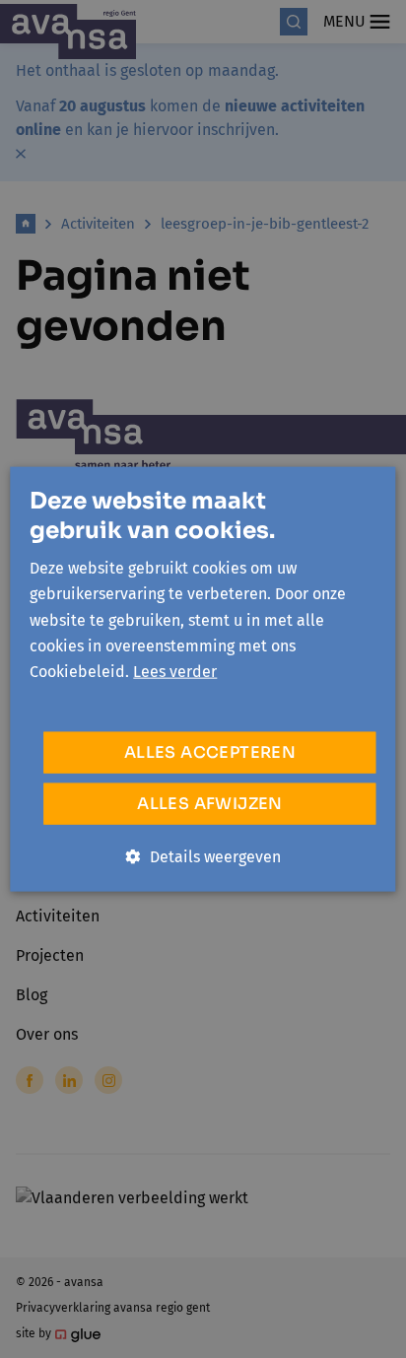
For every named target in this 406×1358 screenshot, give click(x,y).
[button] (203, 856)
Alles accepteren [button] (210, 751)
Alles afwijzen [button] (210, 802)
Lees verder (175, 671)
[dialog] (203, 679)
